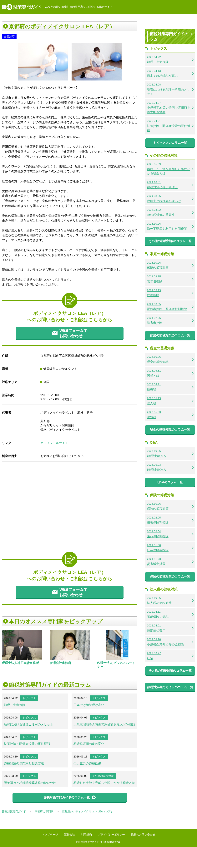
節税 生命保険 (14, 705)
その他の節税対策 (103, 775)
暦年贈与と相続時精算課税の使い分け (30, 782)
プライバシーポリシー (111, 834)
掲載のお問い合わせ (143, 834)
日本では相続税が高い (88, 705)
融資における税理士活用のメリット (28, 724)
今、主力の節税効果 (87, 763)
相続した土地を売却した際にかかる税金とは (104, 782)
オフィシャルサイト (54, 443)
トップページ (50, 834)
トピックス (29, 698)
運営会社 (69, 834)
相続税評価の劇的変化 (88, 743)
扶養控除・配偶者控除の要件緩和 (27, 743)
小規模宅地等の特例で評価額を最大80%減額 (104, 724)
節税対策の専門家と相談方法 (24, 763)
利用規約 (86, 834)
